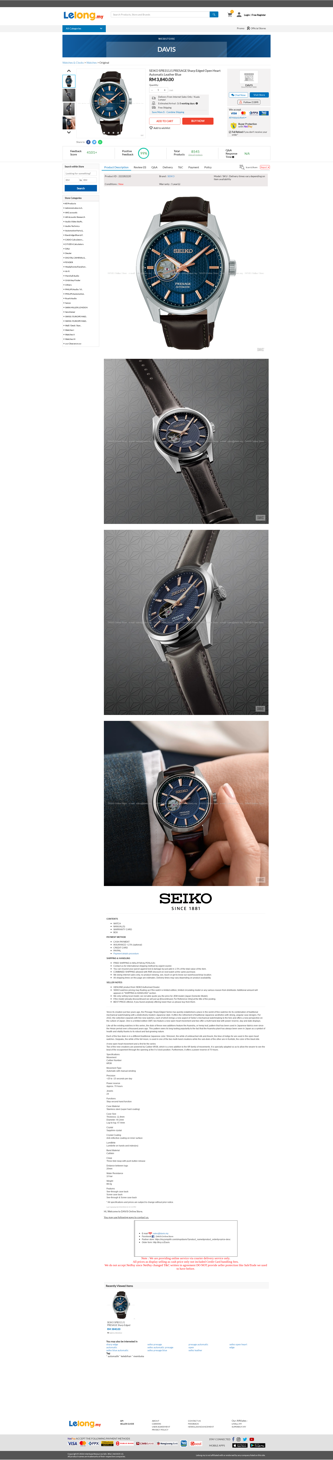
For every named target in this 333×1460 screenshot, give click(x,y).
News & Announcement (201, 1426)
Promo (240, 28)
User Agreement (161, 1426)
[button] (69, 71)
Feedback (193, 1423)
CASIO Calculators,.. (74, 239)
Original (104, 62)
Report (264, 167)
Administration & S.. (74, 208)
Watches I (69, 330)
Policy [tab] (208, 167)
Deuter (68, 253)
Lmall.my (237, 1423)
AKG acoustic (71, 212)
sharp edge (112, 1344)
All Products (70, 203)
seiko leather (195, 1350)
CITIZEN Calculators (74, 244)
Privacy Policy (160, 1429)
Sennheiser (70, 312)
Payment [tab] (193, 167)
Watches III (70, 339)
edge (231, 1347)
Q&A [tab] (154, 167)
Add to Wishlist (115, 1333)
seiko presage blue (157, 1350)
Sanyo (68, 303)
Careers (156, 1423)
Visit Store (259, 94)
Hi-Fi (67, 271)
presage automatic (198, 1344)
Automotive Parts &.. (74, 230)
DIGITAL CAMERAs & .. (75, 257)
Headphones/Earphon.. (76, 266)
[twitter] (245, 1439)
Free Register (259, 14)
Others (68, 285)
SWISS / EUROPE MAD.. (76, 316)
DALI (67, 248)
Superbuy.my (239, 1426)
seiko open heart (238, 1344)
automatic (111, 1347)
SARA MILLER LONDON (76, 307)
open (191, 1347)
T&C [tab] (180, 167)
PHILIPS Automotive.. (75, 294)
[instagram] (238, 1439)
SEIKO (171, 176)
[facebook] (233, 1439)
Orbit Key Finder (72, 280)
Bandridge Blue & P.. (74, 235)
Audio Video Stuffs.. (74, 221)
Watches (91, 62)
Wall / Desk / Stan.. (73, 325)
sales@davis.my (160, 1233)
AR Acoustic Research (75, 217)
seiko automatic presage (160, 1347)
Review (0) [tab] (140, 167)
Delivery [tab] (168, 167)
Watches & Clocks (73, 62)
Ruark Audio (71, 298)
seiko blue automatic (117, 1350)
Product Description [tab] (116, 167)
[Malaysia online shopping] (85, 16)
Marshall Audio (72, 275)
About (155, 1420)
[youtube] (251, 1439)
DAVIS (249, 85)
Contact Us (194, 1420)
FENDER (69, 262)
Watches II (70, 334)
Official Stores (258, 28)
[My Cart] (229, 15)
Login (247, 14)
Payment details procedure (126, 953)
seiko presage (154, 1344)
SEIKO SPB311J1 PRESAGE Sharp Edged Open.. (118, 1325)
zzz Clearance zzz (73, 343)
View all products (195, 154)
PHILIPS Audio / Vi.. (74, 289)
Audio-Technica (72, 226)
